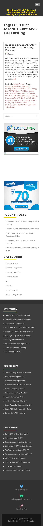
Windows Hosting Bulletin (15, 381)
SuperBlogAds (21, 509)
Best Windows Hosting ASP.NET (17, 343)
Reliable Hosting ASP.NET (15, 376)
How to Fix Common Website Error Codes (22, 229)
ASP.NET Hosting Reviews (15, 458)
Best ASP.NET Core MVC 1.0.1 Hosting (19, 91)
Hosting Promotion (13, 272)
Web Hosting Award (14, 295)
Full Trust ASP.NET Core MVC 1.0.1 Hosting (21, 95)
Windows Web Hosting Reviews (17, 470)
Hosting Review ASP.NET (15, 397)
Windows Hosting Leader (15, 323)
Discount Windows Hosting (15, 347)
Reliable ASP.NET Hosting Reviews (18, 446)
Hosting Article (12, 263)
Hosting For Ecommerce (14, 339)
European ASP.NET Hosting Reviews (19, 331)
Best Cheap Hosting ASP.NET (16, 393)
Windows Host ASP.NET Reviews (18, 385)
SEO (7, 281)
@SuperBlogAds (21, 489)
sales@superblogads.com (21, 499)
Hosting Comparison (14, 268)
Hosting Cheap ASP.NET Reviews (18, 335)
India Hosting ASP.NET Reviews (17, 462)
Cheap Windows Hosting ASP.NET (18, 454)
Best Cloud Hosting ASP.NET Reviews (20, 327)
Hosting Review (18, 84)
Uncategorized (12, 290)
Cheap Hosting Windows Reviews (18, 372)
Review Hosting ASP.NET (15, 389)
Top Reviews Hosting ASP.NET (17, 450)
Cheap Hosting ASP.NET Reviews (18, 319)
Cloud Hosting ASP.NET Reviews (18, 315)
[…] (14, 79)
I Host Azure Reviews (13, 466)
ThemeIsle (31, 521)
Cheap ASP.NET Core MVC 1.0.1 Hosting (20, 93)
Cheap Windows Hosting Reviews (18, 442)
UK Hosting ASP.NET (13, 351)
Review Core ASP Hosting (15, 413)
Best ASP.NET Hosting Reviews (17, 434)
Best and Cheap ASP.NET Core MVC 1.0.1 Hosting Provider (20, 47)
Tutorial (9, 286)
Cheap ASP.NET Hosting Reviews (18, 409)
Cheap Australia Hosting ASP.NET (18, 405)
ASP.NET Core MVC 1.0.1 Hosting (24, 88)
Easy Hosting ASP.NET (14, 438)
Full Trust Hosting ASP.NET (15, 401)
